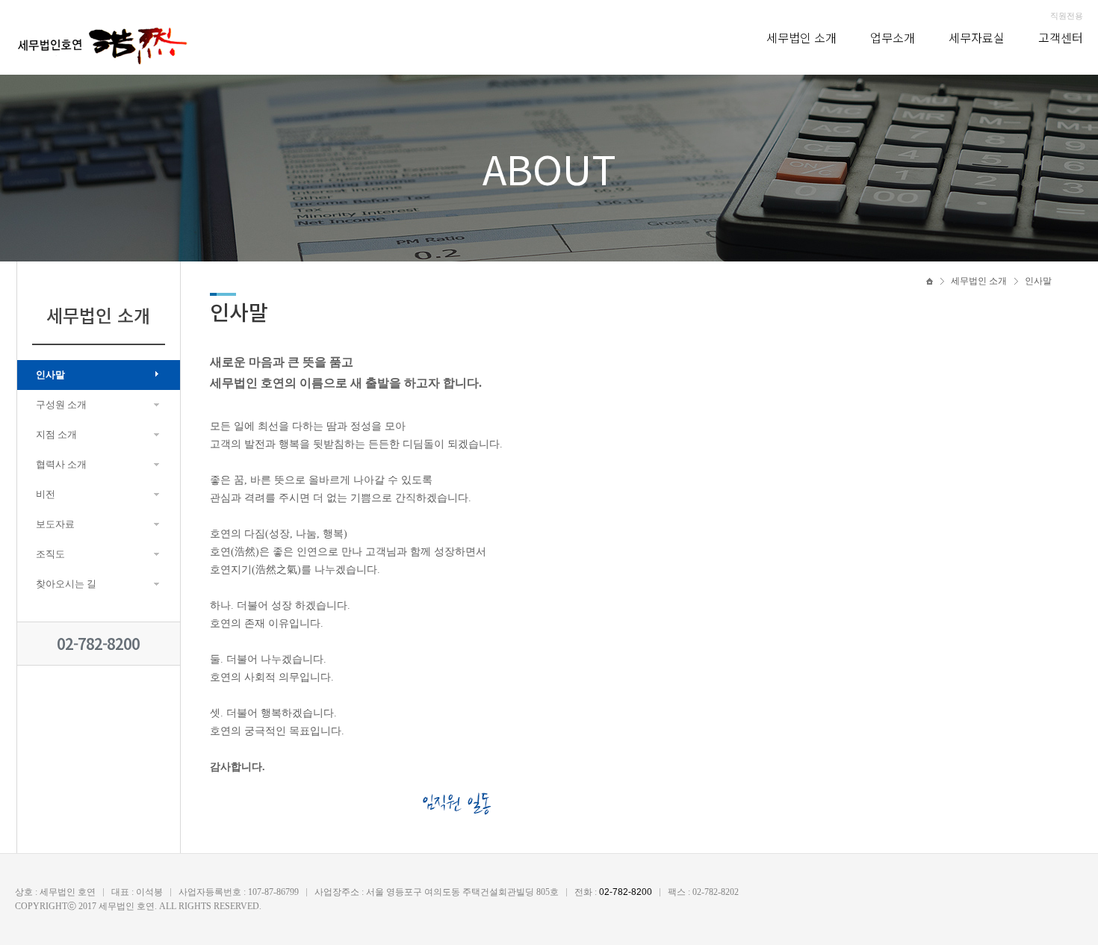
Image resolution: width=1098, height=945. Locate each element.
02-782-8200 (98, 643)
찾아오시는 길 (66, 583)
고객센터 (1060, 37)
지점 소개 (56, 434)
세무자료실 (977, 37)
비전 (45, 494)
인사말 (50, 374)
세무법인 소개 (801, 37)
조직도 (50, 554)
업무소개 (892, 37)
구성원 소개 (61, 404)
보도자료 (55, 524)
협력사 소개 (61, 464)
